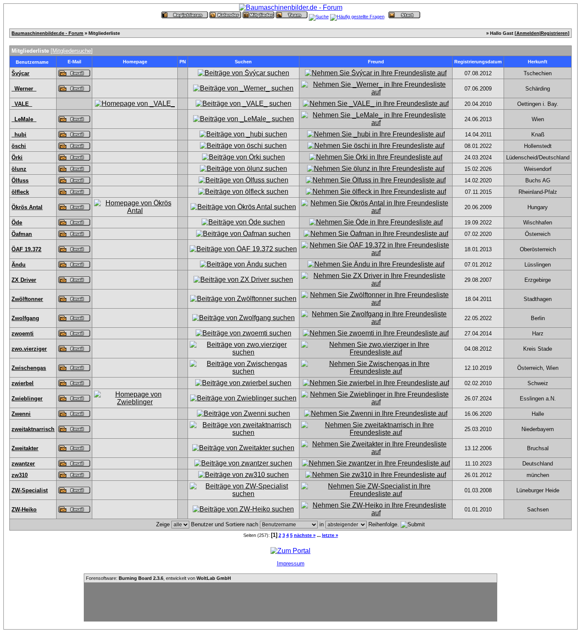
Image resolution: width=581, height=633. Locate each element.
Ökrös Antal (27, 207)
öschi (18, 146)
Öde (16, 222)
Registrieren (554, 33)
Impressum (291, 563)
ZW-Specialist (29, 490)
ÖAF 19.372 (26, 249)
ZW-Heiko (24, 509)
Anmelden (527, 33)
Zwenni (21, 414)
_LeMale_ (23, 119)
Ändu (18, 264)
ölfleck (20, 192)
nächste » (305, 535)
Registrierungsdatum (478, 61)
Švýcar (20, 73)
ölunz (18, 169)
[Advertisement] (290, 602)
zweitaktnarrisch (32, 429)
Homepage (135, 61)
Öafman (21, 234)
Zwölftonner (27, 299)
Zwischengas (28, 368)
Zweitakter (24, 448)
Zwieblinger (27, 398)
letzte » (330, 535)
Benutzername (32, 62)
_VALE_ (21, 104)
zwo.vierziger (29, 349)
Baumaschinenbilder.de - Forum (47, 33)
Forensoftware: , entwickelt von (158, 578)
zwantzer (23, 463)
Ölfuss (19, 180)
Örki (17, 157)
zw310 (19, 475)
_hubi (18, 134)
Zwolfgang (25, 318)
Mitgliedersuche (71, 51)
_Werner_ (23, 88)
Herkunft (537, 61)
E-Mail (74, 61)
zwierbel (22, 383)
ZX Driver (23, 280)
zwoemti (22, 333)
